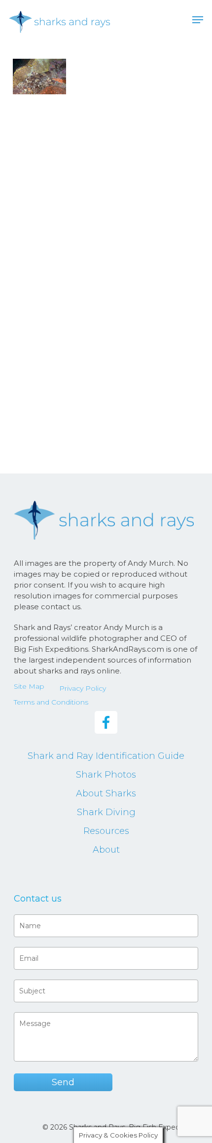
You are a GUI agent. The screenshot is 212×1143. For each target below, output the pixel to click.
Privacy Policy (82, 688)
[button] (197, 20)
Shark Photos (106, 774)
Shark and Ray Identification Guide (106, 755)
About (106, 849)
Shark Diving (106, 812)
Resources (106, 831)
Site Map (29, 686)
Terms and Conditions (51, 702)
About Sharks (106, 793)
